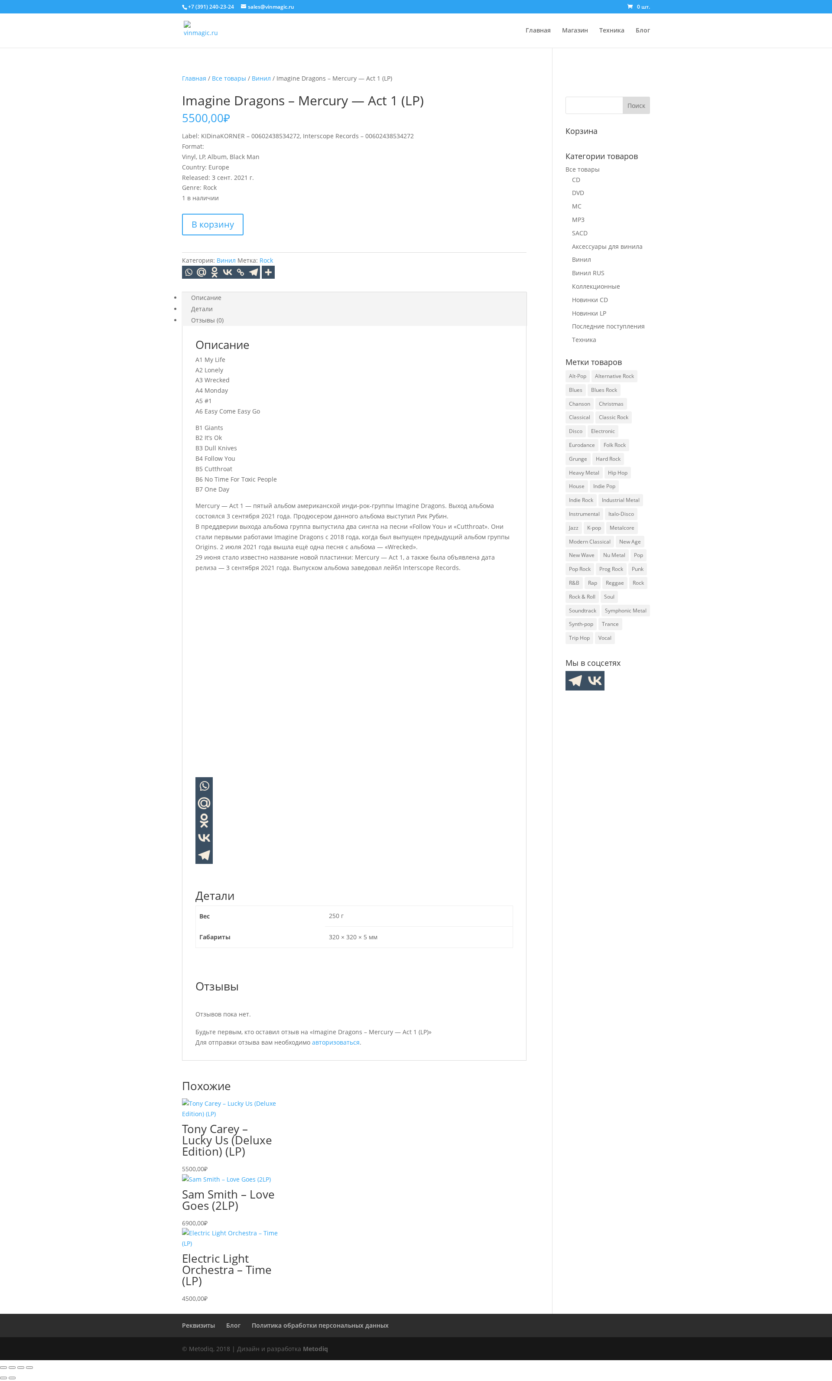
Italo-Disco (621, 514)
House (577, 486)
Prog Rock (611, 569)
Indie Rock (581, 500)
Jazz (573, 527)
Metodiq (315, 1349)
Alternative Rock (614, 376)
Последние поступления (608, 326)
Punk (638, 569)
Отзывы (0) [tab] (207, 320)
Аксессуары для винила (607, 246)
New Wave (582, 555)
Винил (261, 78)
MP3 (578, 219)
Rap (592, 582)
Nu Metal (614, 555)
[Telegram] (253, 272)
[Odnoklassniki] (214, 272)
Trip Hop (579, 638)
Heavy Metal (584, 472)
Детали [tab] (202, 309)
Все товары (229, 78)
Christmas (611, 403)
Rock (266, 260)
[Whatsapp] (188, 272)
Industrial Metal (621, 500)
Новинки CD (590, 300)
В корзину (213, 224)
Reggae (615, 582)
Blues (575, 390)
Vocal (604, 638)
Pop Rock (580, 569)
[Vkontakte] (227, 272)
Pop (638, 555)
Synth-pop (581, 624)
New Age (630, 541)
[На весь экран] (12, 1367)
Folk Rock (615, 445)
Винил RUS (588, 273)
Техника (611, 30)
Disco (575, 431)
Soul (609, 596)
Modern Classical (590, 541)
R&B (574, 582)
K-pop (594, 527)
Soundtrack (582, 610)
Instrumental (584, 514)
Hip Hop (617, 472)
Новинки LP (589, 313)
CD (576, 180)
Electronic (603, 431)
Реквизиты (198, 1325)
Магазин (575, 30)
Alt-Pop (577, 376)
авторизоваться (336, 1042)
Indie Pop (604, 486)
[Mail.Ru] (201, 272)
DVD (578, 193)
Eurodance (582, 445)
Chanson (579, 403)
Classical (579, 417)
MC (577, 206)
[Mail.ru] (204, 803)
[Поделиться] (20, 1367)
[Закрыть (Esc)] (29, 1367)
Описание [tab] (206, 297)
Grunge (578, 459)
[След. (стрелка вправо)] (12, 1378)
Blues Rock (604, 390)
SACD (580, 233)
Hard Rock (608, 459)
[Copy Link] (240, 272)
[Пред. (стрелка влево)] (3, 1378)
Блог (643, 30)
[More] (268, 272)
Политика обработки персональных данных (320, 1325)
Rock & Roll (582, 596)
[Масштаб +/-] (3, 1367)
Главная (538, 30)
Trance (610, 624)
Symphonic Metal (626, 610)
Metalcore (622, 527)
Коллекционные (596, 286)
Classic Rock (613, 417)
